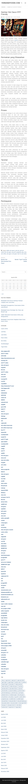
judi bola (21, 686)
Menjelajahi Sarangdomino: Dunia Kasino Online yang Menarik (12, 306)
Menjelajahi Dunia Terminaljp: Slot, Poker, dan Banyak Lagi (12, 310)
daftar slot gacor (11, 250)
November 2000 (5, 771)
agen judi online (20, 680)
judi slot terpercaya (6, 692)
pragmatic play (20, 252)
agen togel (4, 682)
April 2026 (3, 726)
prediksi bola (12, 698)
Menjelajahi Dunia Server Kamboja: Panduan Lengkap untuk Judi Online (12, 301)
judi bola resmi (5, 688)
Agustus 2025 (4, 750)
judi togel (21, 692)
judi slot (17, 250)
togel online (18, 707)
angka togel (10, 682)
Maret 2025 (4, 765)
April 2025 (3, 762)
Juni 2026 (3, 720)
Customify (14, 781)
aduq (3, 680)
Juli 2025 (3, 753)
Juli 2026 (3, 717)
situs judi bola (5, 701)
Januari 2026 (4, 735)
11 (6, 285)
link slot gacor (8, 252)
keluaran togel (13, 694)
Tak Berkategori (5, 343)
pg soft (14, 252)
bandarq (24, 682)
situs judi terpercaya (22, 701)
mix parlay (11, 696)
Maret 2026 (4, 729)
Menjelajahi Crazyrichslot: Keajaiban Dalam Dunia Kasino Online (13, 320)
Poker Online (4, 337)
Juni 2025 (3, 756)
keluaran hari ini (5, 694)
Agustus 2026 (4, 714)
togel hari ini (11, 707)
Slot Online (17, 17)
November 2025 (5, 741)
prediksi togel (20, 698)
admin (3, 17)
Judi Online (4, 334)
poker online (22, 696)
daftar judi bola (18, 684)
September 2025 (5, 747)
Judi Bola (3, 331)
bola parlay (11, 684)
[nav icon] (25, 3)
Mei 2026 (3, 723)
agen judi (14, 680)
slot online (24, 253)
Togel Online (4, 346)
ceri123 (16, 40)
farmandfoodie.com (11, 3)
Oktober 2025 (4, 744)
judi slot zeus (14, 692)
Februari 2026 (4, 732)
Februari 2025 (4, 768)
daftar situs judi (5, 686)
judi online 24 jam (13, 688)
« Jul (2, 294)
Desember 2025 (5, 738)
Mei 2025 (3, 759)
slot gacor (9, 253)
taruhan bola (4, 707)
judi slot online (21, 690)
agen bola (8, 680)
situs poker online (5, 703)
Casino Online (4, 328)
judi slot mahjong (13, 690)
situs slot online (14, 703)
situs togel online (22, 703)
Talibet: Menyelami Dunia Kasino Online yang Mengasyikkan (12, 315)
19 (10, 286)
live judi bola (4, 696)
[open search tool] (21, 3)
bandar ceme (18, 682)
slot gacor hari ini (16, 253)
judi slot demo (5, 690)
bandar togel (4, 684)
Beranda (3, 7)
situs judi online (12, 701)
